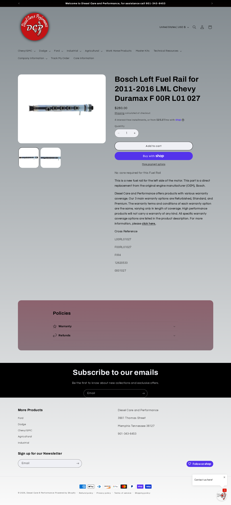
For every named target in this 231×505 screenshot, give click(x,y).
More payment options (153, 164)
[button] (26, 51)
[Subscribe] (143, 393)
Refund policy (86, 493)
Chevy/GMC (25, 430)
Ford (21, 418)
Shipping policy (142, 493)
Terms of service (122, 493)
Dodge (22, 424)
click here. (149, 223)
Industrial (23, 443)
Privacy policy (104, 493)
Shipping (119, 113)
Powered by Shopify (65, 493)
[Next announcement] (212, 3)
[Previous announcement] (19, 3)
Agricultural (25, 436)
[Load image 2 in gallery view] (51, 158)
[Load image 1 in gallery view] (29, 158)
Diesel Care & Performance (40, 493)
